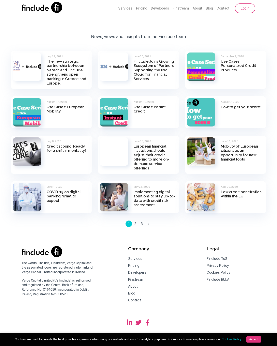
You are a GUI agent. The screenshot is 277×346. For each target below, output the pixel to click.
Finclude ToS (217, 258)
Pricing (141, 8)
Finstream (181, 8)
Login (245, 8)
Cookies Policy (218, 272)
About (197, 8)
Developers (160, 8)
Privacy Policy (218, 265)
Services (125, 8)
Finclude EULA (218, 279)
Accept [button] (253, 339)
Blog (209, 8)
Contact (223, 8)
